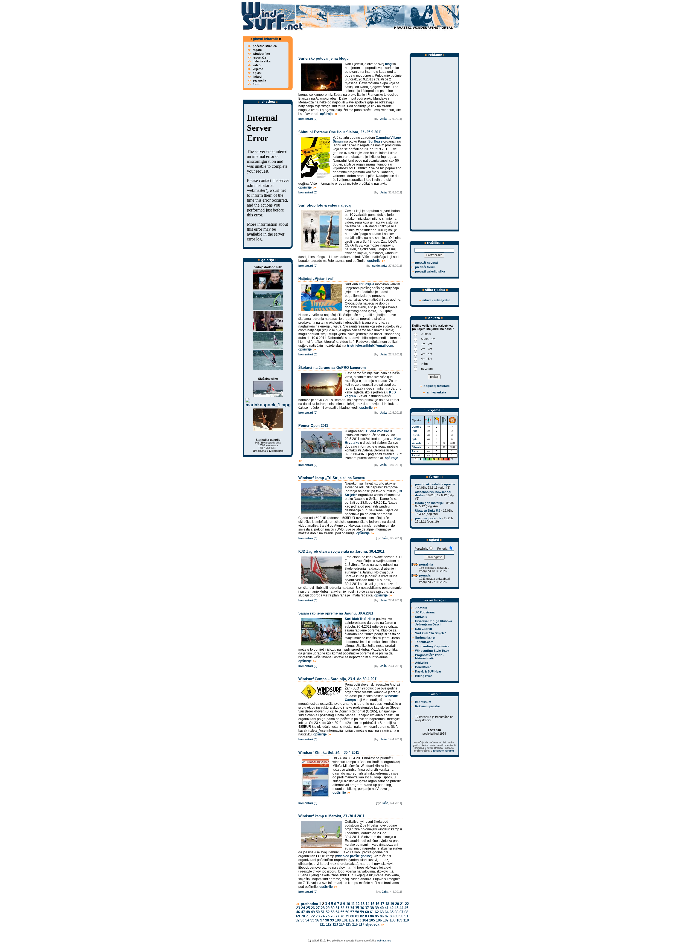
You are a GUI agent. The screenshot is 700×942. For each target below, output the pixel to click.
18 (387, 904)
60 (367, 912)
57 (352, 912)
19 (392, 904)
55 (342, 912)
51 (323, 912)
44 (401, 908)
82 (362, 916)
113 (335, 924)
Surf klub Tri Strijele (360, 619)
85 (377, 916)
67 (401, 912)
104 (365, 920)
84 (372, 916)
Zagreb (416, 455)
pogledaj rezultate (436, 385)
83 (367, 916)
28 (323, 908)
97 (322, 920)
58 (357, 912)
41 (387, 908)
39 (377, 908)
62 (377, 912)
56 (347, 912)
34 (352, 908)
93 (302, 920)
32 (342, 908)
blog (388, 64)
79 (347, 916)
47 (303, 912)
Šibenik (416, 447)
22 (407, 904)
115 (348, 924)
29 (327, 908)
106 (379, 920)
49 (313, 912)
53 (332, 912)
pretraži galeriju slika (430, 271)
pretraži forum (425, 267)
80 (352, 916)
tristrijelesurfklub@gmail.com (370, 345)
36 (362, 908)
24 (303, 908)
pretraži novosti (426, 262)
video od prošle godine (353, 856)
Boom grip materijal (429, 503)
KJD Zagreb (423, 628)
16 (377, 904)
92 (297, 920)
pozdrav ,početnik (428, 518)
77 (337, 916)
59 (362, 912)
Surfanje (421, 616)
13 (362, 904)
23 (298, 908)
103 (358, 920)
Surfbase (375, 141)
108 (392, 920)
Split (415, 439)
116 (355, 924)
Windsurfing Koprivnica (432, 646)
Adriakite (421, 662)
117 (361, 924)
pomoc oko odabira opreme (435, 484)
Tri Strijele (366, 284)
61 (372, 912)
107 (386, 920)
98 (327, 920)
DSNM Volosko (377, 431)
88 (391, 916)
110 (406, 920)
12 (358, 904)
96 (317, 920)
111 (322, 924)
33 (347, 908)
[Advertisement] (377, 39)
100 (338, 920)
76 (332, 916)
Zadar (415, 451)
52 (327, 912)
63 (382, 912)
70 (303, 916)
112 (328, 924)
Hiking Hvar (423, 675)
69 (298, 916)
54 (337, 912)
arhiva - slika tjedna (436, 300)
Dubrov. (417, 426)
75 (327, 916)
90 (401, 916)
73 (318, 916)
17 (382, 904)
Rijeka (415, 435)
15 (372, 904)
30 (332, 908)
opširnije (327, 114)
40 (382, 908)
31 (337, 908)
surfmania (379, 265)
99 (332, 920)
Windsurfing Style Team (432, 650)
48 (308, 912)
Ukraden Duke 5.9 (427, 510)
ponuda (424, 575)
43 (396, 908)
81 (357, 916)
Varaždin (417, 443)
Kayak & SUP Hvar (428, 671)
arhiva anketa (436, 392)
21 (402, 904)
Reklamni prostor (427, 706)
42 (391, 908)
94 (307, 920)
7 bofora (421, 608)
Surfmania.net (425, 637)
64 (387, 912)
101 (345, 920)
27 (318, 908)
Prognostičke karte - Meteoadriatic (429, 656)
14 (367, 904)
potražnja (426, 564)
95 (312, 920)
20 (397, 904)
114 (342, 924)
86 (382, 916)
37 (367, 908)
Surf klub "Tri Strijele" (430, 633)
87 (387, 916)
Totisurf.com (424, 642)
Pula (414, 431)
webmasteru (384, 940)
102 (351, 920)
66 (396, 912)
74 (323, 916)
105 (372, 920)
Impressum (423, 701)
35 (357, 908)
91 (406, 916)
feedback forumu (443, 750)
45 (406, 908)
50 (318, 912)
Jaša (383, 118)
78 (342, 916)
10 (348, 904)
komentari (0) (307, 118)
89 (396, 916)
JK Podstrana (424, 612)
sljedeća (372, 924)
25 (308, 908)
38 (372, 908)
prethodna (309, 904)
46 (298, 912)
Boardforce (423, 667)
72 (313, 916)
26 (313, 908)
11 (353, 904)
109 (399, 920)
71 (308, 916)
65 (391, 912)
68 (406, 912)
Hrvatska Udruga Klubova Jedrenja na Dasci (433, 622)
